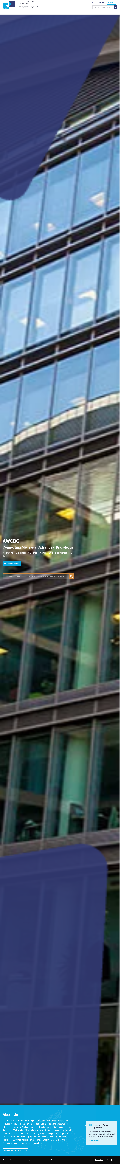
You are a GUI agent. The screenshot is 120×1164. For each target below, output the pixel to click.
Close (109, 1160)
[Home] (9, 5)
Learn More (99, 1160)
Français (101, 2)
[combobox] (103, 7)
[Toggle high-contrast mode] (93, 3)
